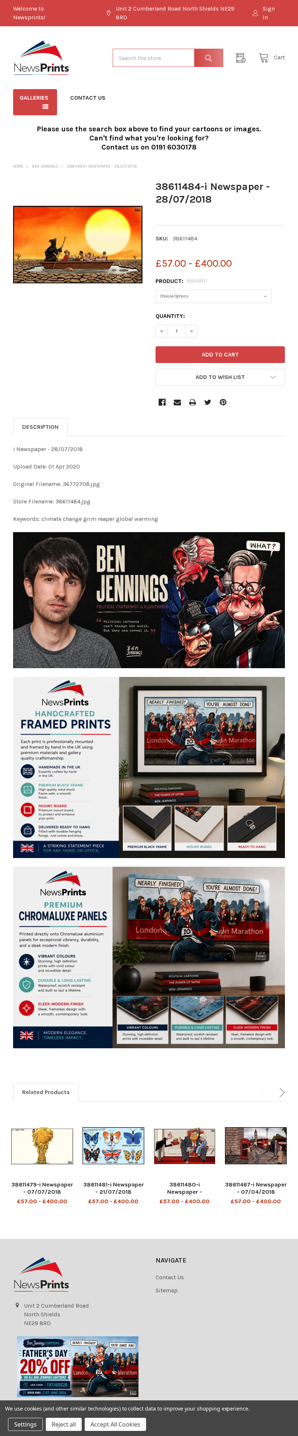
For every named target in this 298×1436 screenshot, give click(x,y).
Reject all (64, 1424)
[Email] (177, 402)
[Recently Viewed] (243, 58)
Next (280, 1092)
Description (40, 426)
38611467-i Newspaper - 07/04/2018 (256, 1188)
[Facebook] (162, 402)
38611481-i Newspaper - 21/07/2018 (113, 1188)
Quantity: (170, 315)
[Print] (192, 402)
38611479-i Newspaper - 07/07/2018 (42, 1188)
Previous (263, 1092)
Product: (181, 281)
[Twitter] (207, 402)
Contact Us (87, 97)
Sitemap (167, 1290)
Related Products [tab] (46, 1092)
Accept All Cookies (115, 1424)
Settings (25, 1424)
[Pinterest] (223, 402)
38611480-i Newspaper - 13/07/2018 (184, 1191)
